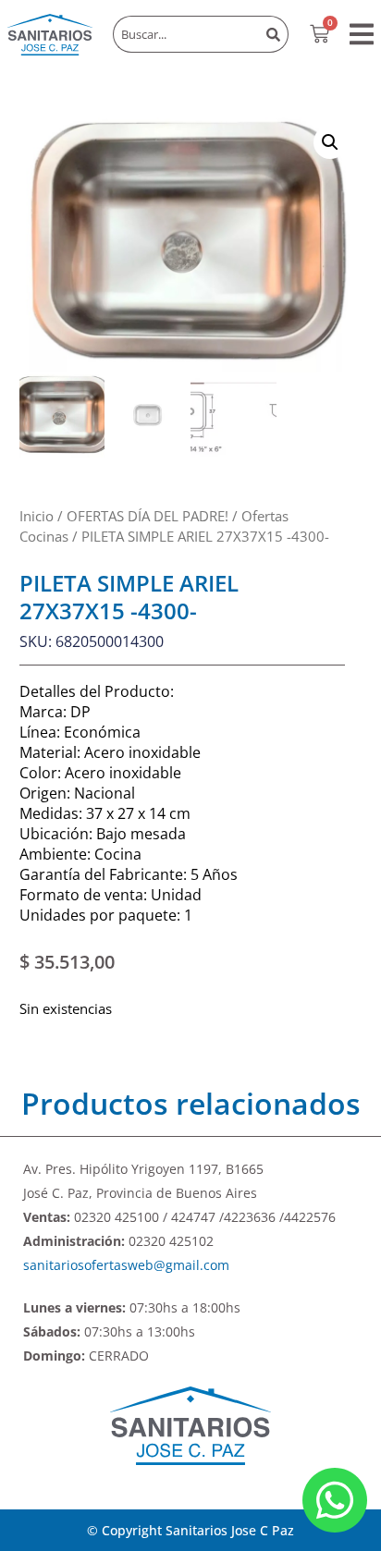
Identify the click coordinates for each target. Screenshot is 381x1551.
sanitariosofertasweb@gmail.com (126, 1265)
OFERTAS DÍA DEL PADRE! (147, 516)
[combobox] (186, 34)
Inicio (36, 516)
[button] (362, 34)
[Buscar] (274, 34)
